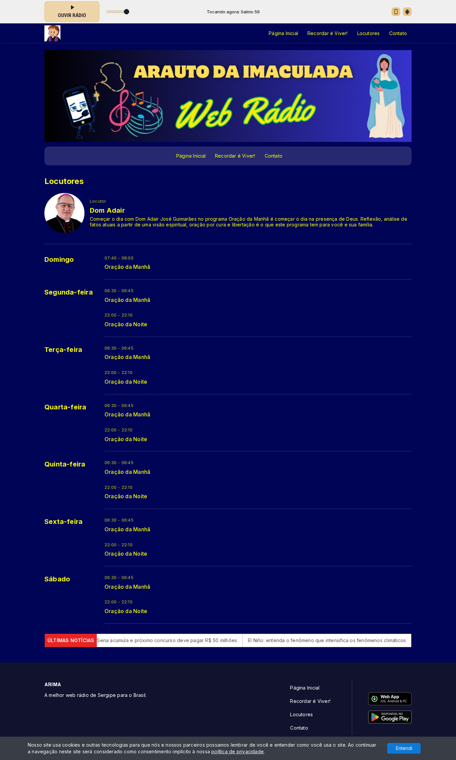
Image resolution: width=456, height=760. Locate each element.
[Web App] (396, 11)
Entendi (404, 748)
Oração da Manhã (127, 267)
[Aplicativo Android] (407, 11)
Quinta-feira (64, 464)
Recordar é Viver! (327, 33)
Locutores (368, 33)
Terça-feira (63, 350)
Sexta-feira (63, 522)
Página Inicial (283, 33)
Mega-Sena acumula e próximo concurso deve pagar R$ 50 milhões (134, 640)
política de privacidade (237, 751)
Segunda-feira (68, 292)
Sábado (57, 579)
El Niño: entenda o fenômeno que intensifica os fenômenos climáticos (302, 640)
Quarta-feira (65, 407)
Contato (398, 33)
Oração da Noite (125, 324)
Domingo (59, 259)
